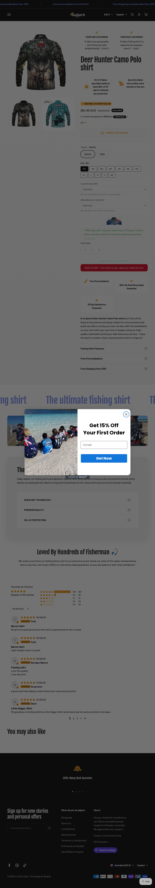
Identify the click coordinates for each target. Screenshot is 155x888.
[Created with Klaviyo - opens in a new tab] (77, 477)
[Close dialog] (126, 414)
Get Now (104, 458)
